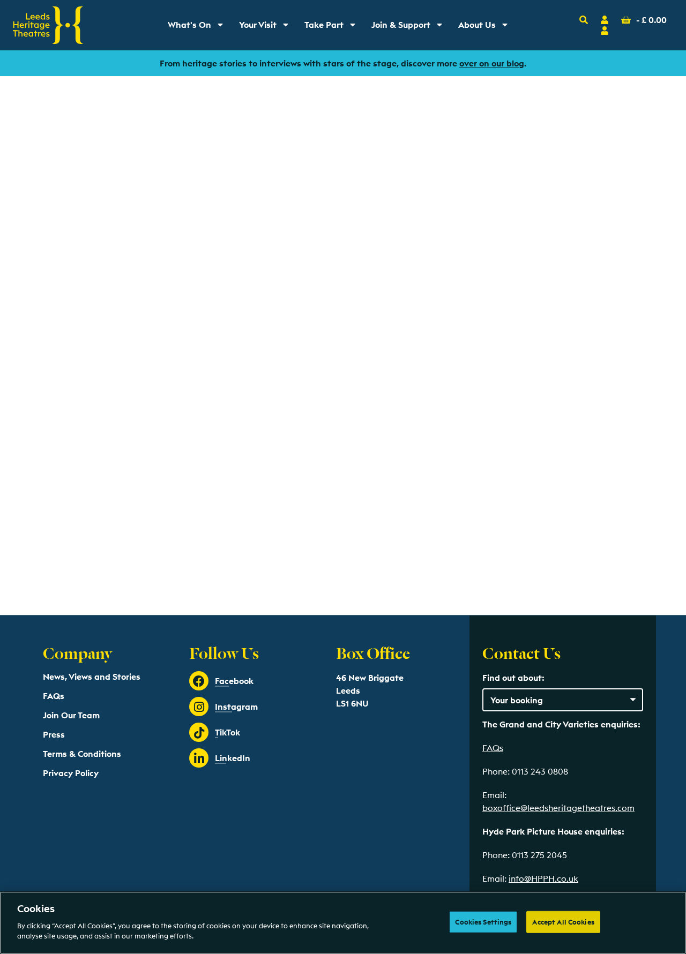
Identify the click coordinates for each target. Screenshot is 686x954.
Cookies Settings (483, 921)
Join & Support (409, 27)
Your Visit (267, 27)
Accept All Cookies (563, 921)
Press (54, 734)
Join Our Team (71, 715)
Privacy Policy (71, 773)
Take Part (333, 27)
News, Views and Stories (91, 676)
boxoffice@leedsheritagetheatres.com (558, 807)
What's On (199, 27)
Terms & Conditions (82, 753)
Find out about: (513, 677)
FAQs (53, 695)
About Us (487, 27)
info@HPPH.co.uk (543, 878)
